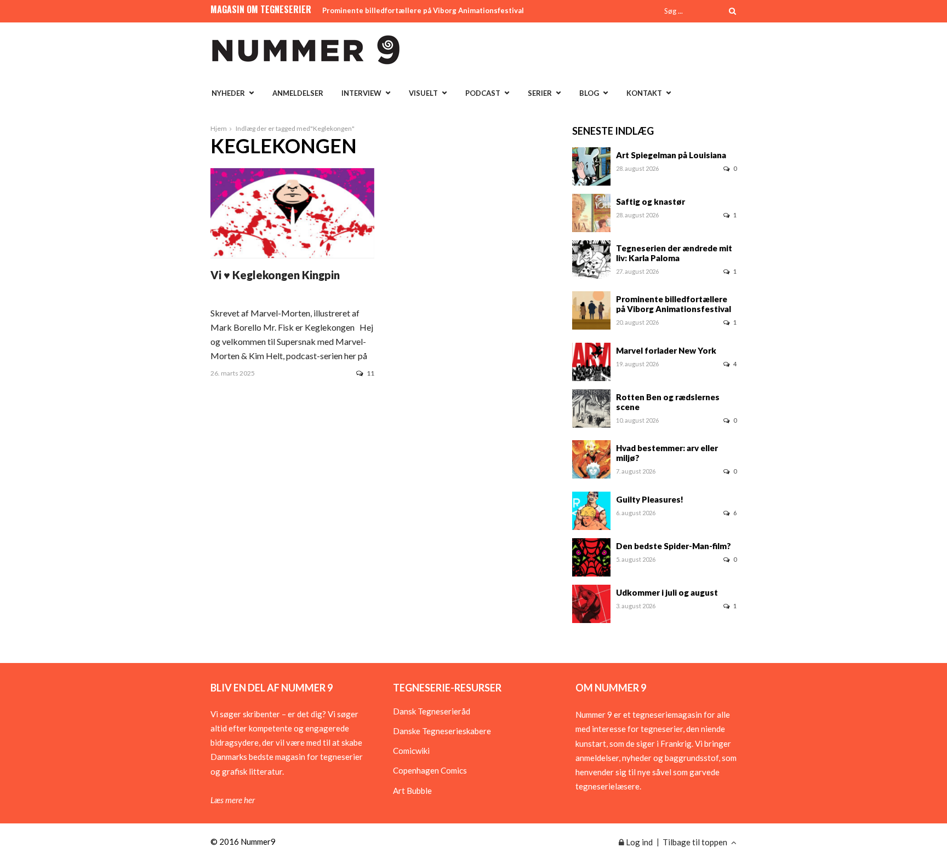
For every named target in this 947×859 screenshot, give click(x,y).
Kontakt (644, 93)
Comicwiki (411, 751)
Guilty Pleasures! (649, 499)
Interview (361, 93)
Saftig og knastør (650, 201)
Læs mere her (232, 800)
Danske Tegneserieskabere (442, 731)
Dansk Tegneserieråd (431, 711)
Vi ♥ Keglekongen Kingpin (275, 274)
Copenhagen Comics (430, 770)
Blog (589, 93)
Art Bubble (412, 790)
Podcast (482, 93)
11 (370, 373)
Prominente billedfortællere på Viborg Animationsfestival (423, 10)
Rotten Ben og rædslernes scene (668, 402)
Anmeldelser (297, 93)
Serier (540, 93)
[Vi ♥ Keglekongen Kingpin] (292, 255)
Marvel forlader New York (666, 350)
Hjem (218, 128)
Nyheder (228, 93)
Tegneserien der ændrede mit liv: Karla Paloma (674, 253)
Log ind (638, 842)
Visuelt (423, 93)
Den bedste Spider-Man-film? (673, 546)
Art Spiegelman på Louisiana (671, 155)
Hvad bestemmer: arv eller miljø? (667, 453)
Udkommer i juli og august (667, 592)
